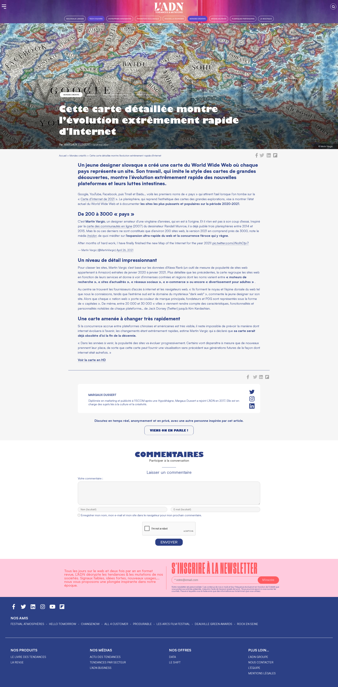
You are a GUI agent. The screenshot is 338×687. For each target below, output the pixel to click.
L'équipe (254, 668)
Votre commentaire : (90, 478)
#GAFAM (91, 95)
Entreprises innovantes (119, 18)
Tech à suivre (96, 18)
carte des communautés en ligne (109, 226)
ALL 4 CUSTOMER (116, 624)
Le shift (175, 662)
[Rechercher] (333, 7)
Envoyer (169, 542)
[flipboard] (275, 156)
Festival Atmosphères (27, 624)
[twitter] (261, 156)
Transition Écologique (148, 18)
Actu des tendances (105, 657)
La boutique (266, 18)
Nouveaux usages (75, 18)
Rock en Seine (247, 624)
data (172, 657)
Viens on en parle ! (169, 430)
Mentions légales (262, 673)
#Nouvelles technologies (115, 95)
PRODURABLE (142, 624)
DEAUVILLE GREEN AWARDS (213, 624)
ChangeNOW (90, 624)
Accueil (63, 155)
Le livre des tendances (28, 657)
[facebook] (256, 156)
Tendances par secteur (108, 662)
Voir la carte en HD (92, 360)
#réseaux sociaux (145, 95)
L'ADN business (100, 668)
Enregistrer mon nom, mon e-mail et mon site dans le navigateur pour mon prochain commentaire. (141, 515)
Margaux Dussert (77, 144)
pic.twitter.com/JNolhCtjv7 (230, 243)
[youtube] (52, 608)
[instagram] (252, 399)
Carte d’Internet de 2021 (98, 199)
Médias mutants (218, 18)
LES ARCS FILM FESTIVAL (173, 624)
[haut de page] (331, 682)
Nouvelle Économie (174, 18)
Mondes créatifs (197, 18)
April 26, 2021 (125, 250)
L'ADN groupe (258, 657)
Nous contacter (260, 662)
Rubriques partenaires (243, 18)
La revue (17, 662)
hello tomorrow (62, 624)
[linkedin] (269, 156)
